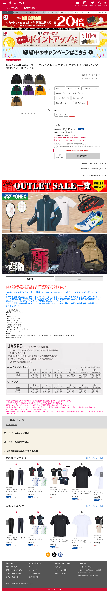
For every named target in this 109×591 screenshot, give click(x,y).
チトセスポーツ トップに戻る (92, 163)
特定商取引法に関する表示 (88, 576)
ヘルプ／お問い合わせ (63, 563)
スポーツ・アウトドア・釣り (24, 12)
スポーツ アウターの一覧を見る (91, 169)
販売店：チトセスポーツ (91, 75)
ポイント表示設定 (35, 573)
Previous (7, 474)
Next (101, 474)
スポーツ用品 (40, 12)
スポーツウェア (52, 12)
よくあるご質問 (61, 570)
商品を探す (10, 563)
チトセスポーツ (11, 425)
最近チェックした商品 (14, 570)
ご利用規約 (82, 563)
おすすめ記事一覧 (35, 563)
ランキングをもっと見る (94, 458)
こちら (30, 583)
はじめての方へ (61, 573)
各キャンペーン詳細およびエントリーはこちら (70, 140)
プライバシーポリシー (86, 567)
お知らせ (58, 567)
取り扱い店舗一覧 (12, 577)
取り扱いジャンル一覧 (14, 573)
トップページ (7, 12)
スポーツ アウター (66, 12)
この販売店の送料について (90, 78)
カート (31, 567)
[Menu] (4, 3)
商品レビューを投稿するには (92, 175)
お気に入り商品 (11, 567)
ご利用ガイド (33, 577)
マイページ (33, 570)
